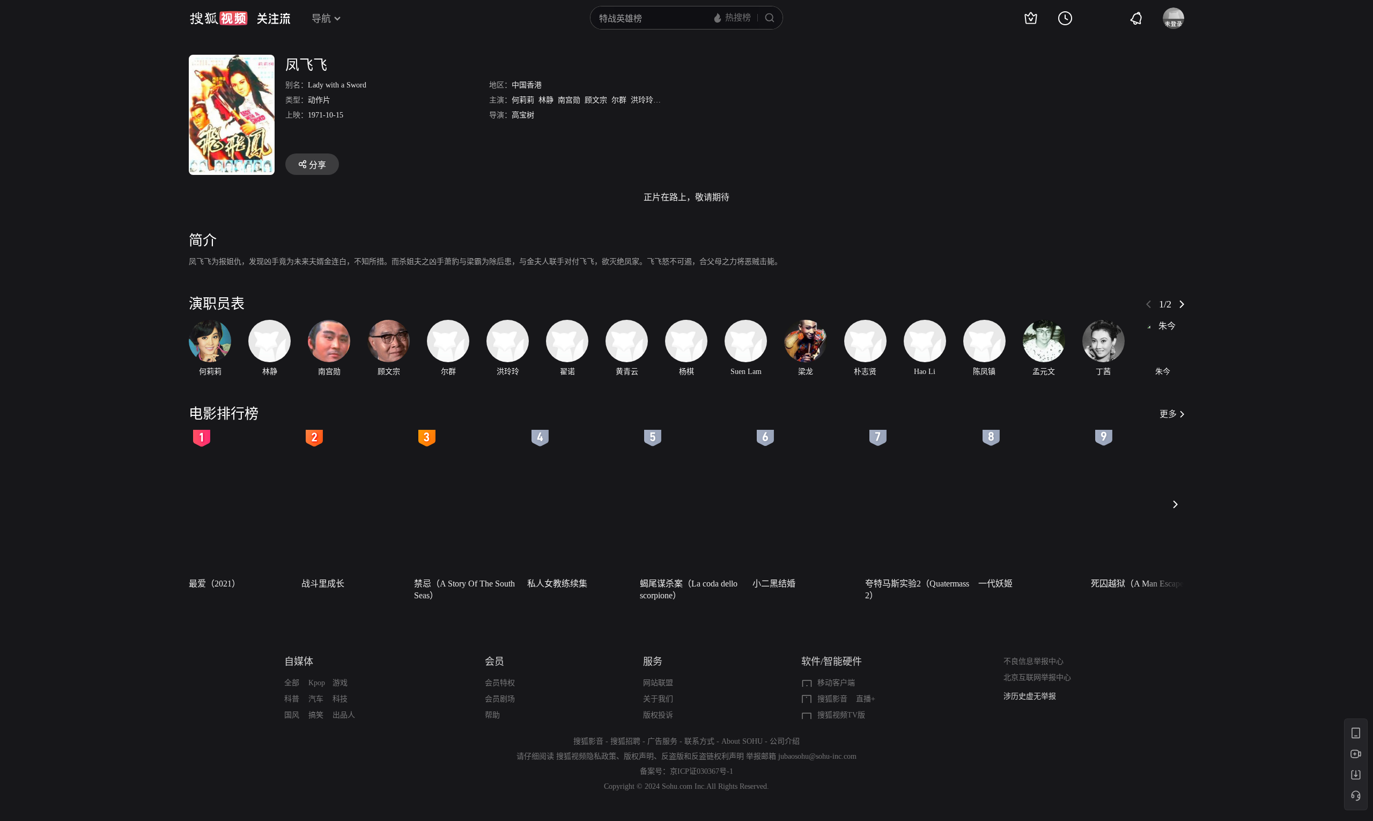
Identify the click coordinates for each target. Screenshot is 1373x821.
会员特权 (500, 683)
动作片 (319, 100)
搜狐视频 (219, 18)
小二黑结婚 (773, 583)
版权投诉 (658, 715)
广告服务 (662, 741)
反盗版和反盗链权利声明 (702, 756)
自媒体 (298, 661)
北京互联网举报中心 (1037, 677)
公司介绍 (785, 741)
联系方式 (699, 741)
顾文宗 (596, 100)
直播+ (865, 699)
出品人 (344, 715)
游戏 (340, 683)
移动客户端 (836, 683)
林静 (545, 100)
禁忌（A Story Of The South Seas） (464, 589)
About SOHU (742, 741)
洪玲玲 (642, 100)
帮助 (492, 715)
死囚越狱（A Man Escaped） (1144, 583)
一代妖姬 (995, 583)
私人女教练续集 (557, 583)
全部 (291, 683)
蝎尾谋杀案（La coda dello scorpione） (688, 589)
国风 (291, 715)
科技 (340, 699)
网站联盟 (658, 683)
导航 (321, 19)
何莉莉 (523, 100)
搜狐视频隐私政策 (586, 756)
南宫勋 (569, 100)
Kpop (316, 683)
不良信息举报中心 (1033, 661)
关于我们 (658, 699)
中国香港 (527, 85)
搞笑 (315, 715)
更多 (1168, 414)
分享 (317, 165)
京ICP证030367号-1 (701, 771)
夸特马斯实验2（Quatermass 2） (917, 589)
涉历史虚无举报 (1029, 696)
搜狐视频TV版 (841, 715)
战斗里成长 (322, 583)
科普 (291, 699)
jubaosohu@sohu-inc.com (817, 756)
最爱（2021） (214, 583)
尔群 (618, 100)
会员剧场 (500, 699)
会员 (494, 661)
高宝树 (523, 115)
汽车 (315, 699)
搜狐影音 (832, 699)
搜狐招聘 (625, 741)
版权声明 (639, 756)
